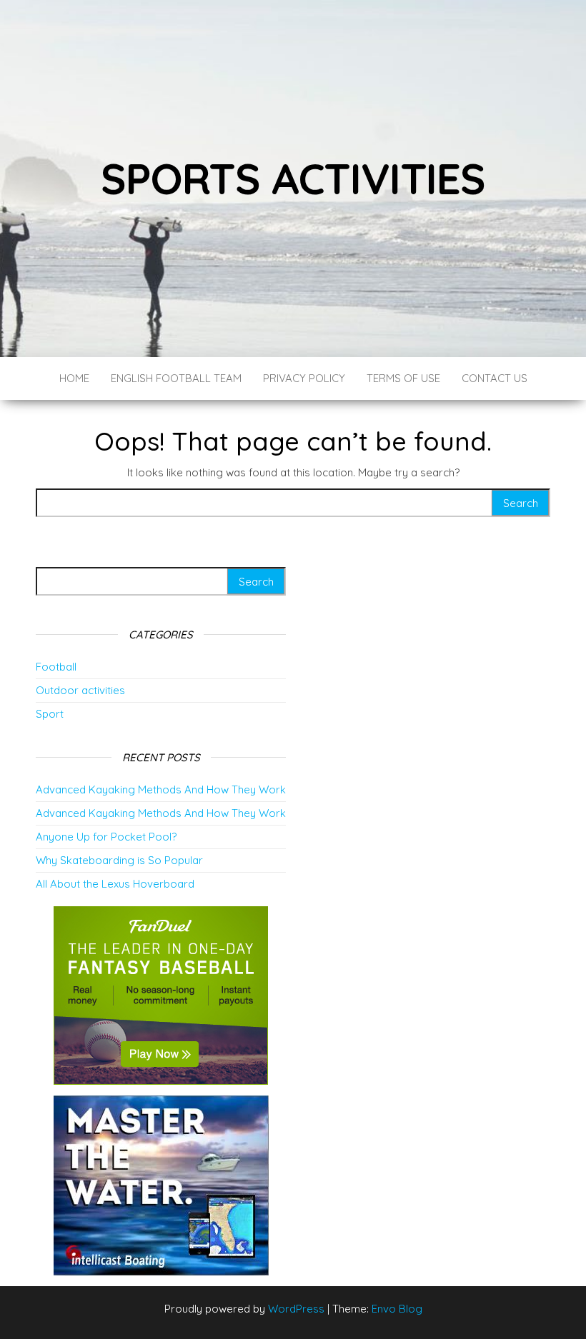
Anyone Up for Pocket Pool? (106, 836)
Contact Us (494, 378)
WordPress (296, 1308)
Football (56, 666)
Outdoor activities (80, 690)
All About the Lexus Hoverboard (115, 884)
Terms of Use (403, 378)
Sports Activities (293, 178)
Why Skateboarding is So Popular (119, 860)
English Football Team (176, 378)
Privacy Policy (304, 378)
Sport (50, 714)
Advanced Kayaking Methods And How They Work (161, 789)
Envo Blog (397, 1308)
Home (74, 378)
